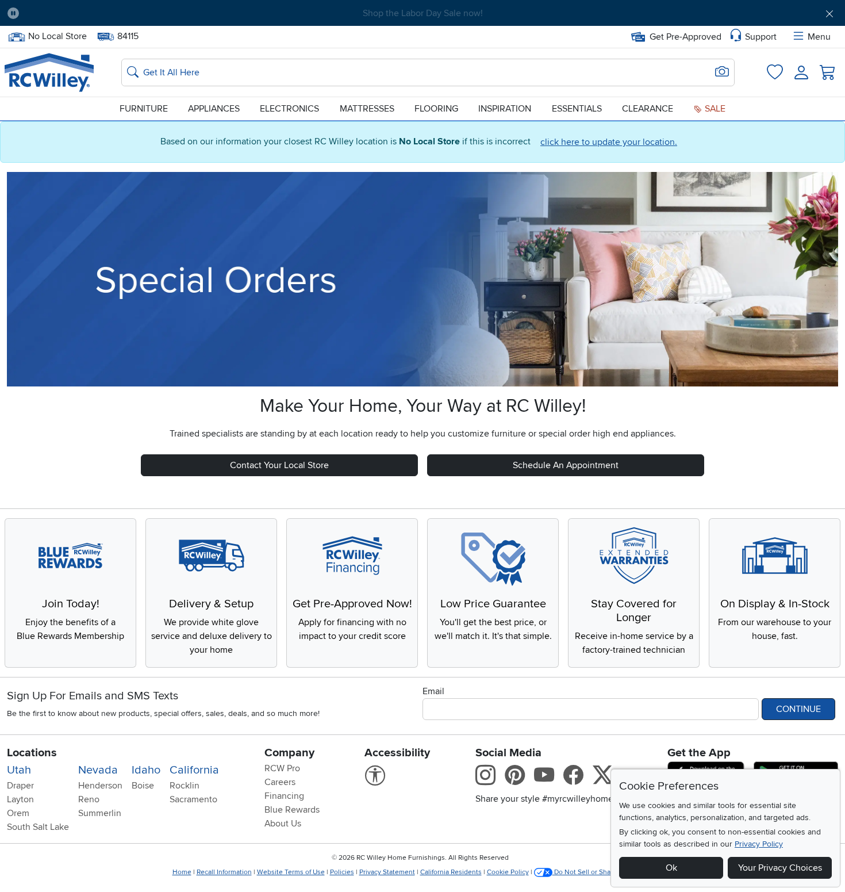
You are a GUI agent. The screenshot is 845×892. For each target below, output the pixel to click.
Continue (798, 709)
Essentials (577, 108)
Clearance (647, 108)
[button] (92, 13)
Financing (284, 796)
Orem (18, 813)
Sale (713, 108)
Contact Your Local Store (279, 465)
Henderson (100, 785)
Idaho (146, 770)
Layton (20, 799)
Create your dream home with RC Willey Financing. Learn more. (422, 13)
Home (181, 872)
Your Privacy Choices (780, 868)
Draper (20, 785)
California (194, 770)
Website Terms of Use (291, 872)
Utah (19, 770)
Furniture (144, 108)
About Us (282, 823)
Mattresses (367, 108)
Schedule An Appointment (566, 465)
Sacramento (193, 799)
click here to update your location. (608, 142)
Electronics (289, 108)
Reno (88, 799)
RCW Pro (282, 768)
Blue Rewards (292, 810)
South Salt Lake (38, 827)
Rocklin (184, 785)
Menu (819, 37)
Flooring (436, 108)
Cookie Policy (508, 872)
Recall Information (224, 872)
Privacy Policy (759, 844)
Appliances (214, 108)
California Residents (451, 872)
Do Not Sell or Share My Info (597, 872)
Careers (279, 782)
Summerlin (99, 813)
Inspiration (504, 108)
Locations (32, 753)
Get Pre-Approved (685, 37)
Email (433, 691)
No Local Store (57, 35)
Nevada (98, 770)
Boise (143, 785)
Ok (671, 868)
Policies (342, 872)
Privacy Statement (387, 872)
